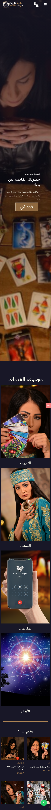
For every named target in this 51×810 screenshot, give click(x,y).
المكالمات (25, 628)
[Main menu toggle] (45, 4)
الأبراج (25, 711)
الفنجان (25, 546)
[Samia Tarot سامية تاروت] (13, 4)
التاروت (25, 463)
